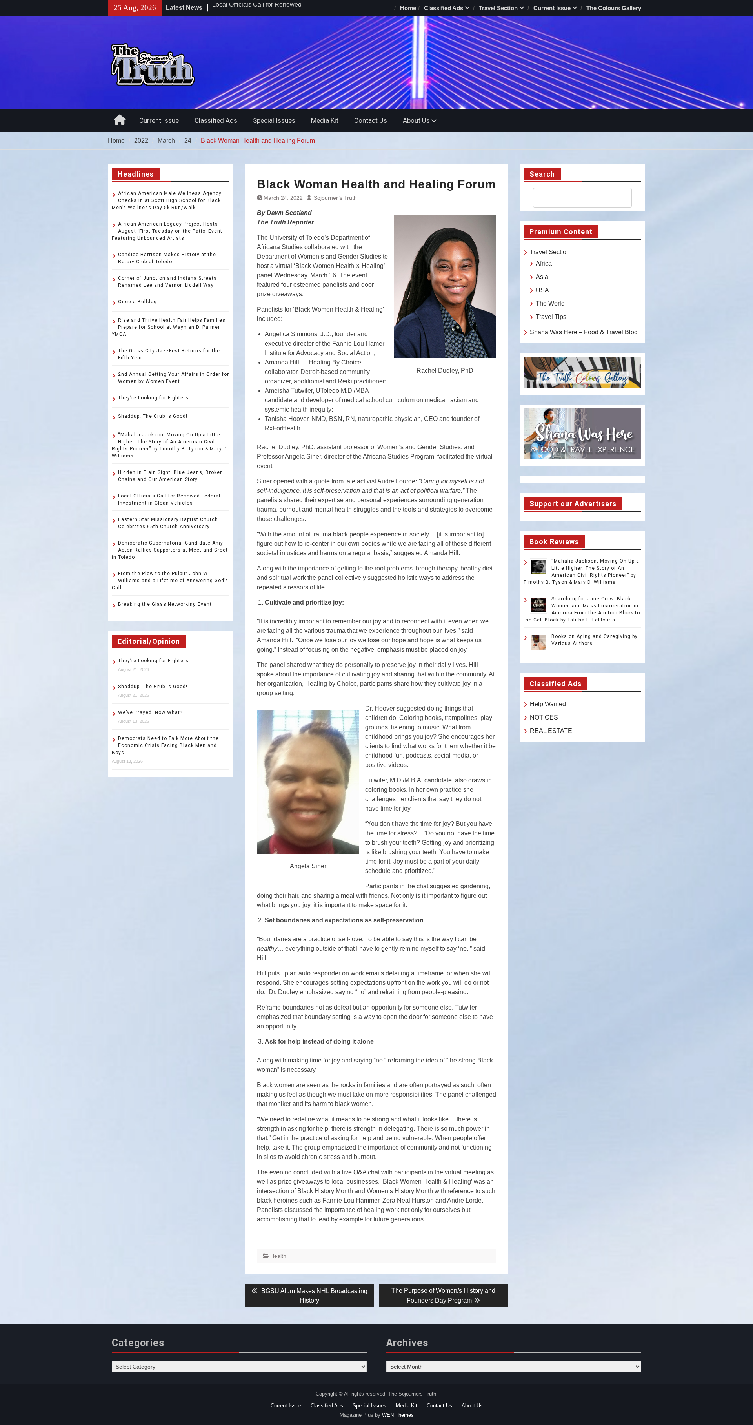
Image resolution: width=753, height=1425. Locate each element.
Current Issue (552, 8)
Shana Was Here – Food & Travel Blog (584, 332)
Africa (544, 263)
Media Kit (324, 120)
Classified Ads (443, 8)
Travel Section (498, 8)
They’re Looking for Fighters (153, 398)
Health (278, 1256)
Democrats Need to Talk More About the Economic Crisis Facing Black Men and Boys (165, 745)
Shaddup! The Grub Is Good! (152, 416)
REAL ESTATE (551, 730)
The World (550, 303)
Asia (542, 276)
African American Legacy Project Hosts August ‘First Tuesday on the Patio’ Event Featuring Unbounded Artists (167, 231)
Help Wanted (548, 704)
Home (408, 8)
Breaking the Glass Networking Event (165, 604)
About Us (416, 120)
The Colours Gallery (613, 8)
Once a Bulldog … (140, 301)
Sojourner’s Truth (335, 198)
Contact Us (370, 120)
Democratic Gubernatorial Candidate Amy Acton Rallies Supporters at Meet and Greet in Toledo (170, 550)
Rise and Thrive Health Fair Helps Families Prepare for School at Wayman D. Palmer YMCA (169, 327)
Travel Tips (551, 316)
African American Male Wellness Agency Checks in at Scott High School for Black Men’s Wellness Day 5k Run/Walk (167, 200)
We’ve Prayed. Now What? (150, 712)
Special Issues (274, 120)
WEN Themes (398, 1415)
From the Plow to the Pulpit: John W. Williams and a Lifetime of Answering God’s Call (170, 580)
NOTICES (544, 717)
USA (542, 290)
